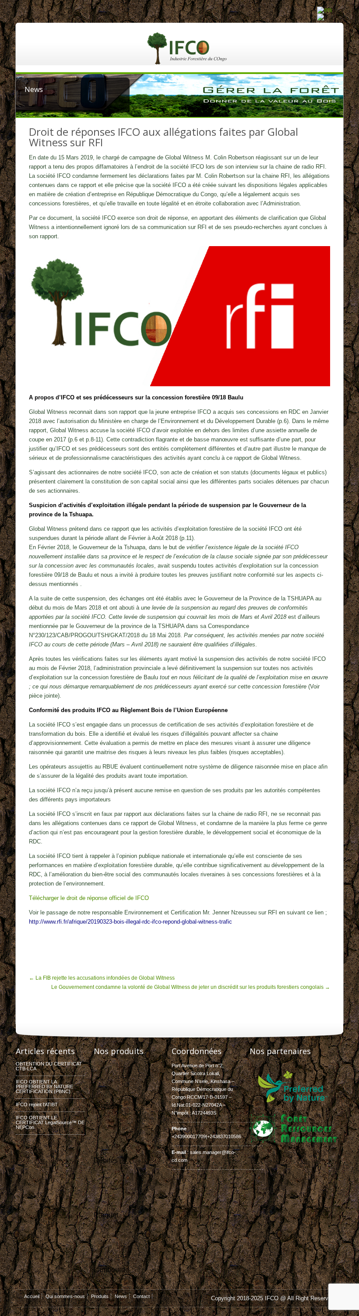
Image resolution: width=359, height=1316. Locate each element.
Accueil (31, 1296)
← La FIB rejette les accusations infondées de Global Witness (102, 978)
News (121, 1296)
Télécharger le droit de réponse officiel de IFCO (89, 898)
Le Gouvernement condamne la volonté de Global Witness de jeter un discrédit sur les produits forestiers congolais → (190, 987)
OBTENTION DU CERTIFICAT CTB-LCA (49, 1066)
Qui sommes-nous (65, 1296)
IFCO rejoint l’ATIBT (37, 1104)
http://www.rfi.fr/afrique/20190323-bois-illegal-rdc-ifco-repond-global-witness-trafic (130, 921)
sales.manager (206, 1152)
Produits (100, 1296)
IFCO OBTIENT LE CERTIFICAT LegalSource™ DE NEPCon (50, 1122)
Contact (141, 1296)
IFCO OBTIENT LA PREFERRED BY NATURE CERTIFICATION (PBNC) (44, 1086)
